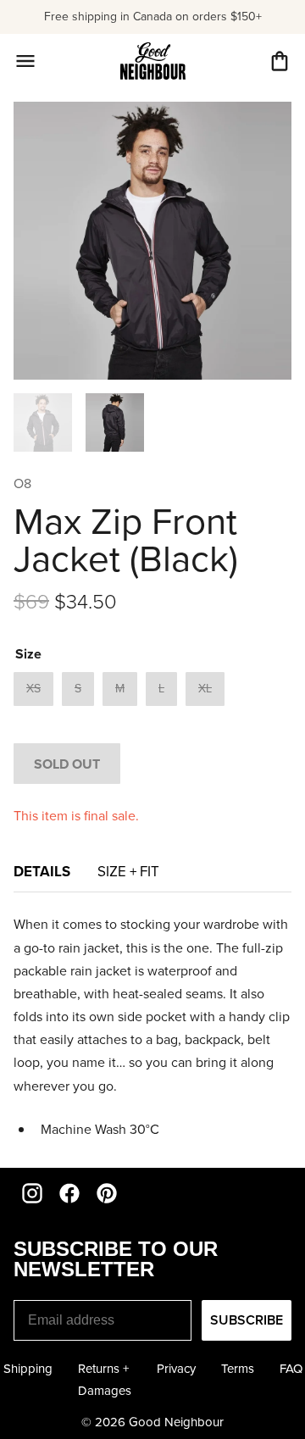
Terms (237, 1368)
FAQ (291, 1368)
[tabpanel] (152, 1027)
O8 (22, 483)
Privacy (176, 1368)
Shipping (28, 1368)
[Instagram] (32, 1193)
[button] (279, 61)
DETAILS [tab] (42, 871)
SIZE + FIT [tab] (128, 871)
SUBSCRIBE (246, 1320)
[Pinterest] (106, 1193)
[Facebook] (69, 1193)
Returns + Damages (104, 1379)
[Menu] (25, 61)
